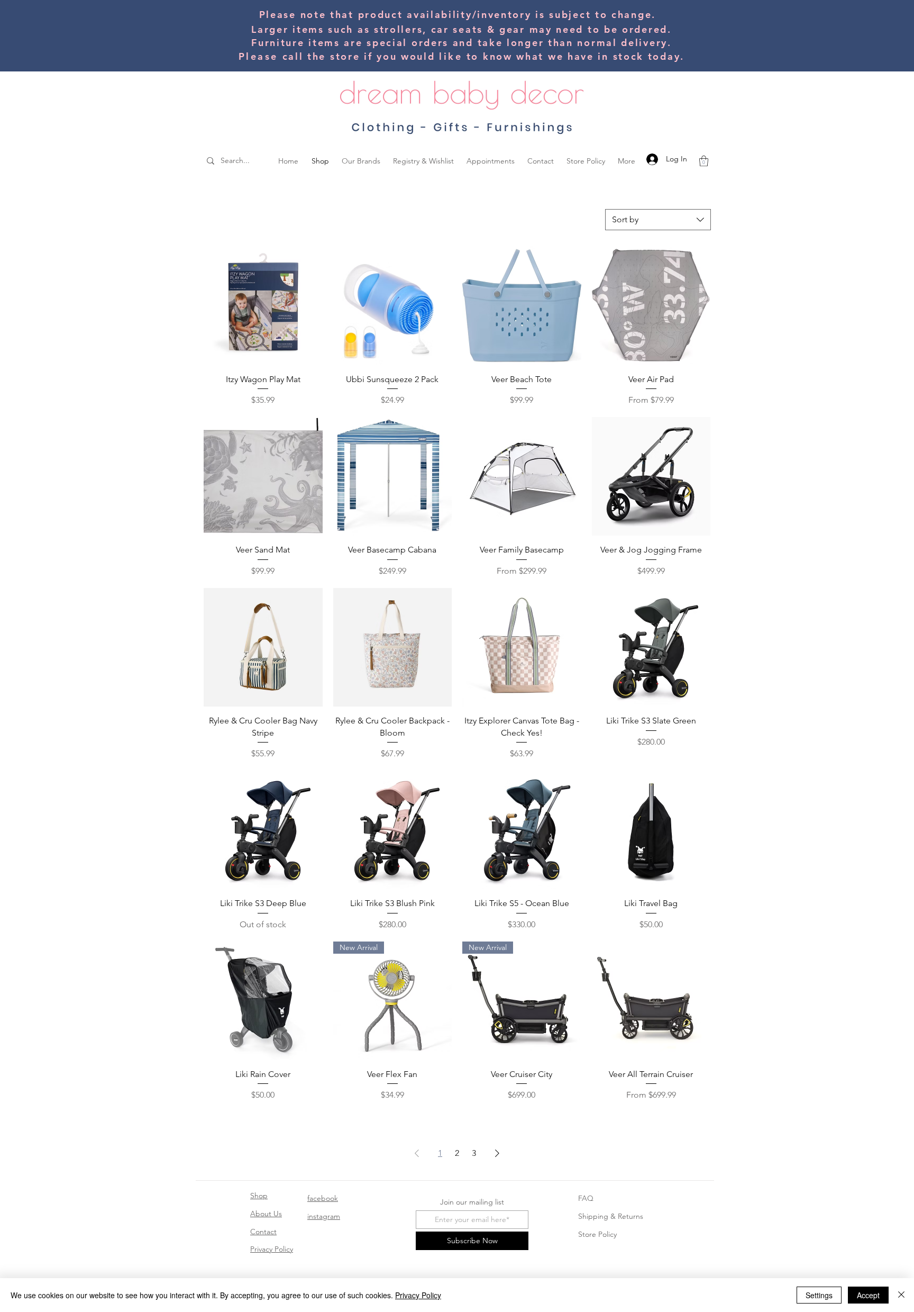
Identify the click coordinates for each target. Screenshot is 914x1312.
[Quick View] (263, 305)
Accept (868, 1295)
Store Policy (597, 1234)
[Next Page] (497, 1153)
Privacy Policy (271, 1249)
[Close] (901, 1295)
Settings (819, 1295)
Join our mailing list (472, 1202)
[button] (703, 161)
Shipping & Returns (610, 1216)
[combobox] (658, 219)
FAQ (585, 1198)
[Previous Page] (416, 1153)
